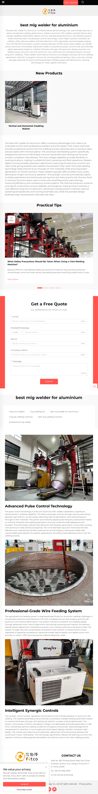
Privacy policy (85, 784)
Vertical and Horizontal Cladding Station (26, 127)
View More (13, 279)
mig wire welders (17, 411)
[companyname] (49, 11)
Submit (49, 381)
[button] (39, 287)
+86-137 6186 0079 (62, 771)
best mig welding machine (50, 417)
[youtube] (54, 789)
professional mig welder (20, 422)
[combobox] (17, 332)
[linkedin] (49, 789)
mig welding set (37, 411)
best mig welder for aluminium (64, 411)
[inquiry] (94, 387)
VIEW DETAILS (26, 102)
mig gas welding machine (21, 417)
